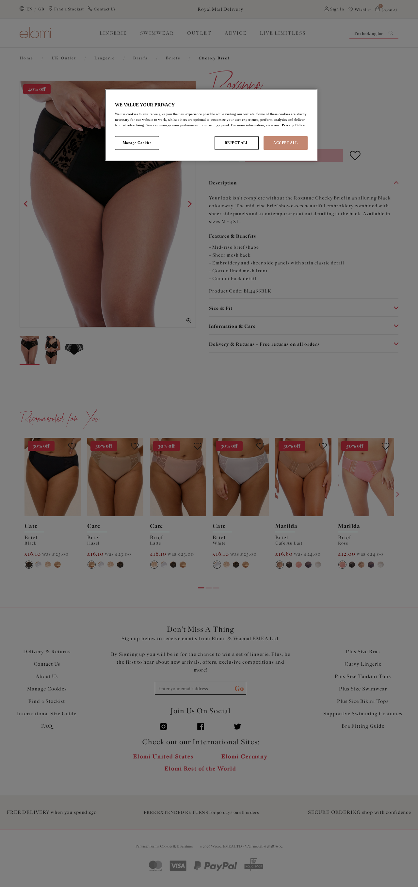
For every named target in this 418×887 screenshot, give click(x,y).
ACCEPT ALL (285, 143)
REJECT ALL (237, 143)
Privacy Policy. (294, 125)
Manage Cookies (137, 143)
